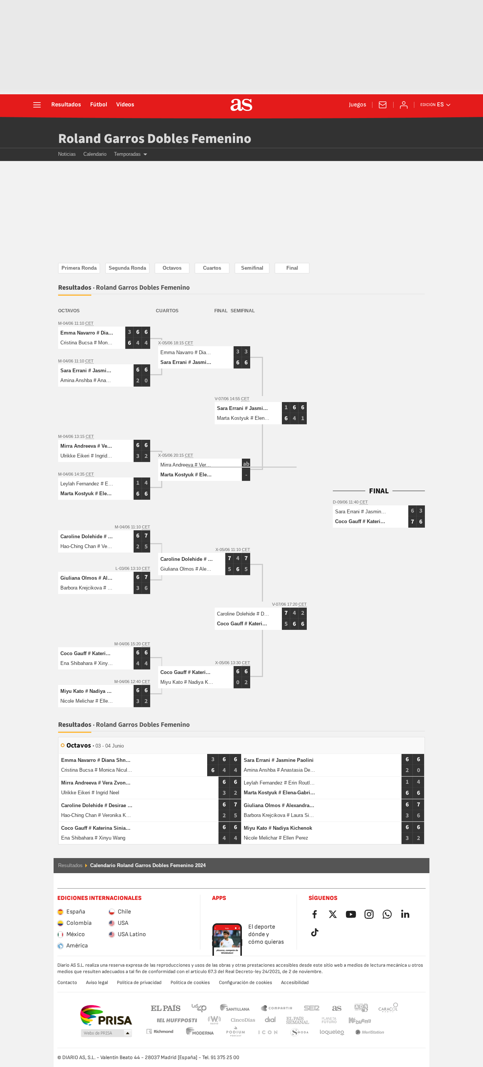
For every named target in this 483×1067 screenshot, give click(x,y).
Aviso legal (97, 982)
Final (292, 268)
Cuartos (212, 268)
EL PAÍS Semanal (296, 1020)
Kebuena (355, 1020)
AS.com (337, 1007)
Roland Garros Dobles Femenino (154, 138)
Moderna (159, 1031)
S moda (267, 1032)
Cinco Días (240, 1020)
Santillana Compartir (276, 1007)
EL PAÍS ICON (235, 1032)
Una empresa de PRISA (105, 1015)
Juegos (357, 105)
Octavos (172, 268)
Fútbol (98, 105)
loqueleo (300, 1032)
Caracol (388, 1007)
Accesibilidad (295, 982)
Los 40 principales (199, 1007)
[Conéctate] (403, 104)
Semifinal (252, 268)
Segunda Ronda (127, 268)
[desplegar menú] (37, 105)
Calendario (94, 154)
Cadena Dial (269, 1020)
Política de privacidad (139, 982)
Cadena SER (311, 1007)
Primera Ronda (79, 268)
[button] (106, 1033)
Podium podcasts (200, 1032)
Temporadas (127, 154)
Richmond (385, 1020)
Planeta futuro (322, 1020)
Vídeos (125, 105)
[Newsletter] (382, 104)
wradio (217, 1020)
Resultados (66, 105)
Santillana (234, 1007)
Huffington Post (176, 1020)
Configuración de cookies (245, 982)
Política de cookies (190, 982)
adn (361, 1007)
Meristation (332, 1032)
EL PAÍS (165, 1007)
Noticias (67, 154)
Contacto (67, 982)
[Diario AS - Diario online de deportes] (241, 105)
